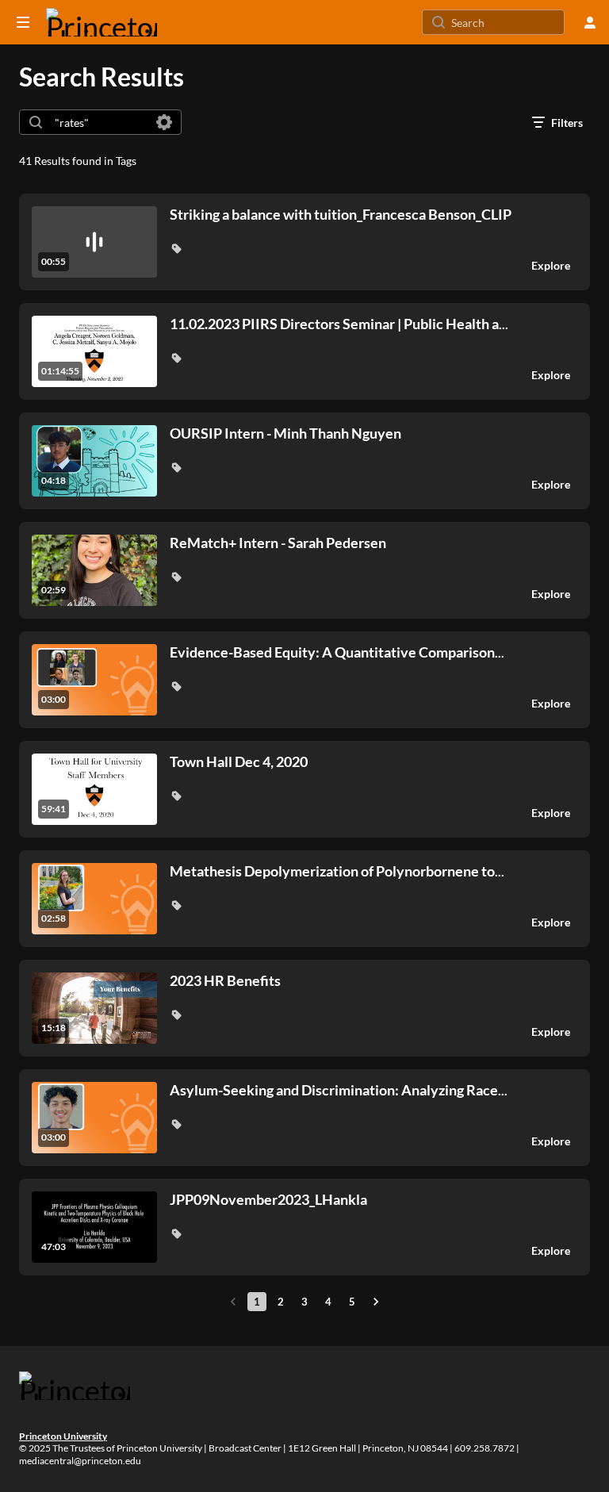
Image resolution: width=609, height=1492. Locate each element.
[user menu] (590, 22)
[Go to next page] (375, 1301)
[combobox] (99, 122)
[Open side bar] (23, 22)
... (339, 324)
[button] (176, 248)
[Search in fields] (164, 122)
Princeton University (63, 1436)
